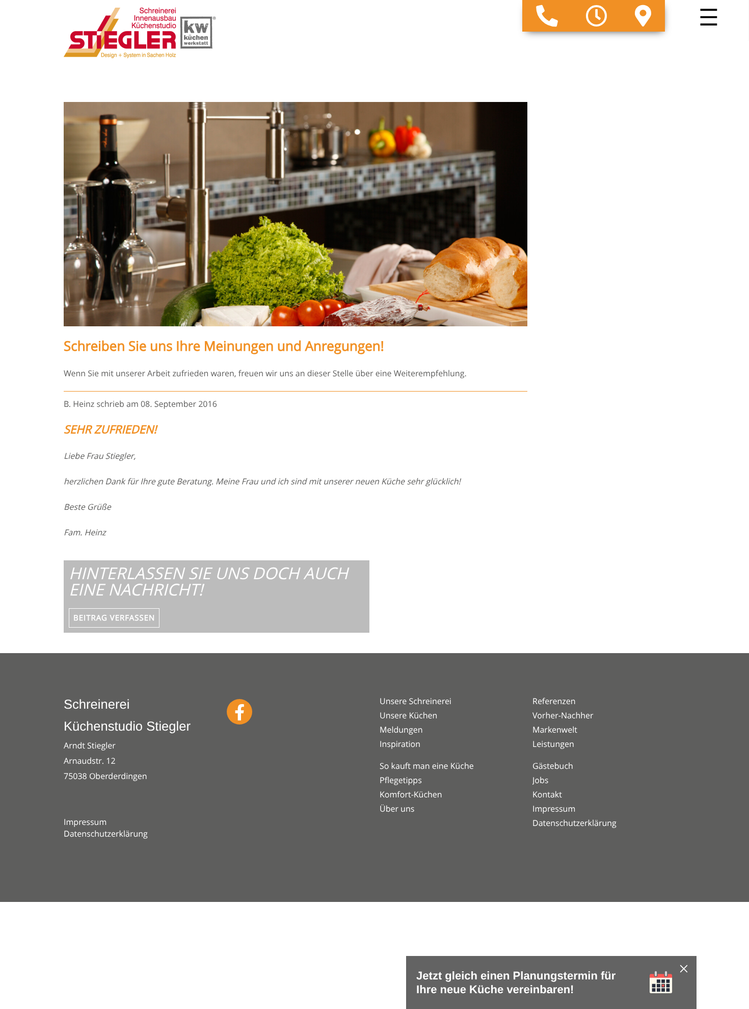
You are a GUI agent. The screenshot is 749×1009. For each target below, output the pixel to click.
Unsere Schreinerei (415, 701)
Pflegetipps (401, 780)
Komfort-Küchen (411, 794)
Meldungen (401, 729)
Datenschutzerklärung (106, 833)
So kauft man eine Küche (427, 765)
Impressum (85, 821)
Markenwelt (554, 729)
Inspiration (400, 743)
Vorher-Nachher (563, 715)
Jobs (540, 780)
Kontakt (547, 794)
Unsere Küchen (408, 715)
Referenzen (554, 701)
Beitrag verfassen (114, 618)
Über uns (397, 808)
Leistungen (553, 743)
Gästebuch (552, 765)
